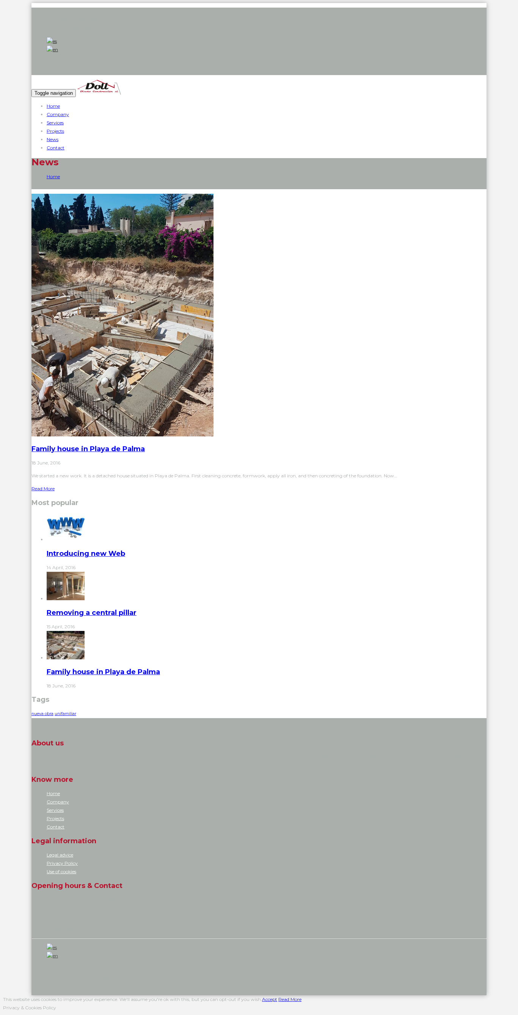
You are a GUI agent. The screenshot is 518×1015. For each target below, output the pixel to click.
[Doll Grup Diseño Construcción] (99, 93)
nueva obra (42, 713)
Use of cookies (61, 871)
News (52, 139)
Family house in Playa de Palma (88, 449)
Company (58, 114)
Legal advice (60, 855)
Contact (55, 148)
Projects (55, 131)
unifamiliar (65, 713)
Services (55, 123)
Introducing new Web (86, 553)
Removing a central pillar (92, 613)
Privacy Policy (62, 863)
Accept (269, 999)
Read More (43, 488)
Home (53, 106)
